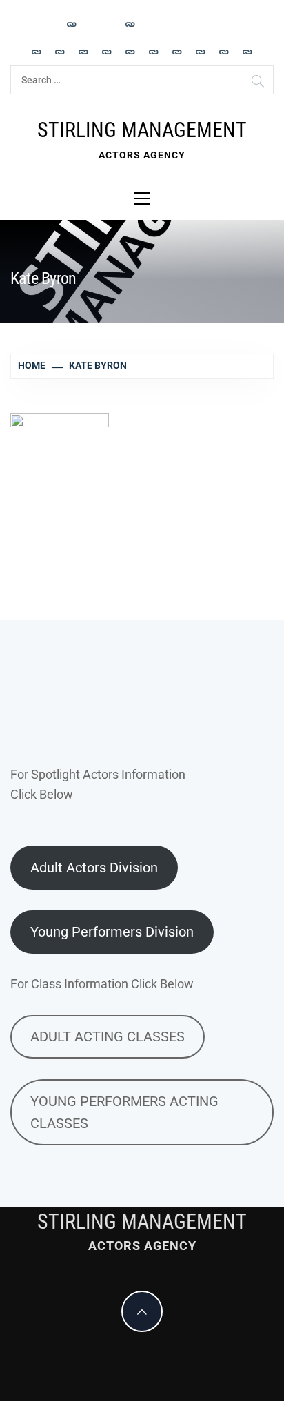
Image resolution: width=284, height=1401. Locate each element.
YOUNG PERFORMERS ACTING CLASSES (124, 1112)
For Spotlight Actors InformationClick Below (97, 784)
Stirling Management (142, 130)
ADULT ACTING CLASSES (107, 1036)
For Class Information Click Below (102, 983)
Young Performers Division (112, 931)
